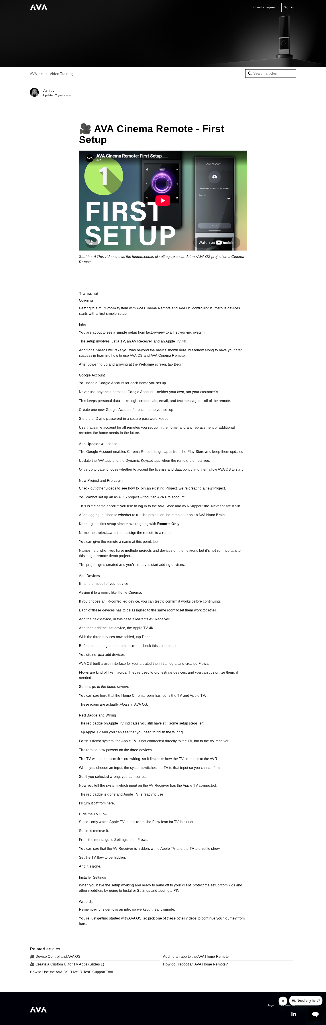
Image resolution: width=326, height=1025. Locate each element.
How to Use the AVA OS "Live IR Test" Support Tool (71, 972)
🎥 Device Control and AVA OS (55, 956)
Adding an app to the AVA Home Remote (196, 956)
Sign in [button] (289, 7)
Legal (271, 1005)
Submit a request (263, 7)
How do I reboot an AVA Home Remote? (195, 964)
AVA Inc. (36, 74)
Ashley (49, 90)
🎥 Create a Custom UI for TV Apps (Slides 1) (67, 964)
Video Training (62, 74)
